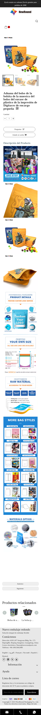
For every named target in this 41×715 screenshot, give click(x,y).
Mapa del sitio (32, 704)
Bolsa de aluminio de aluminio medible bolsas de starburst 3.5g (13, 620)
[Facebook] (3, 659)
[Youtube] (16, 659)
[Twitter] (12, 659)
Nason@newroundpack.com (26, 645)
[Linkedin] (8, 659)
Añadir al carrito (18, 135)
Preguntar (17, 129)
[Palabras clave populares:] (37, 21)
